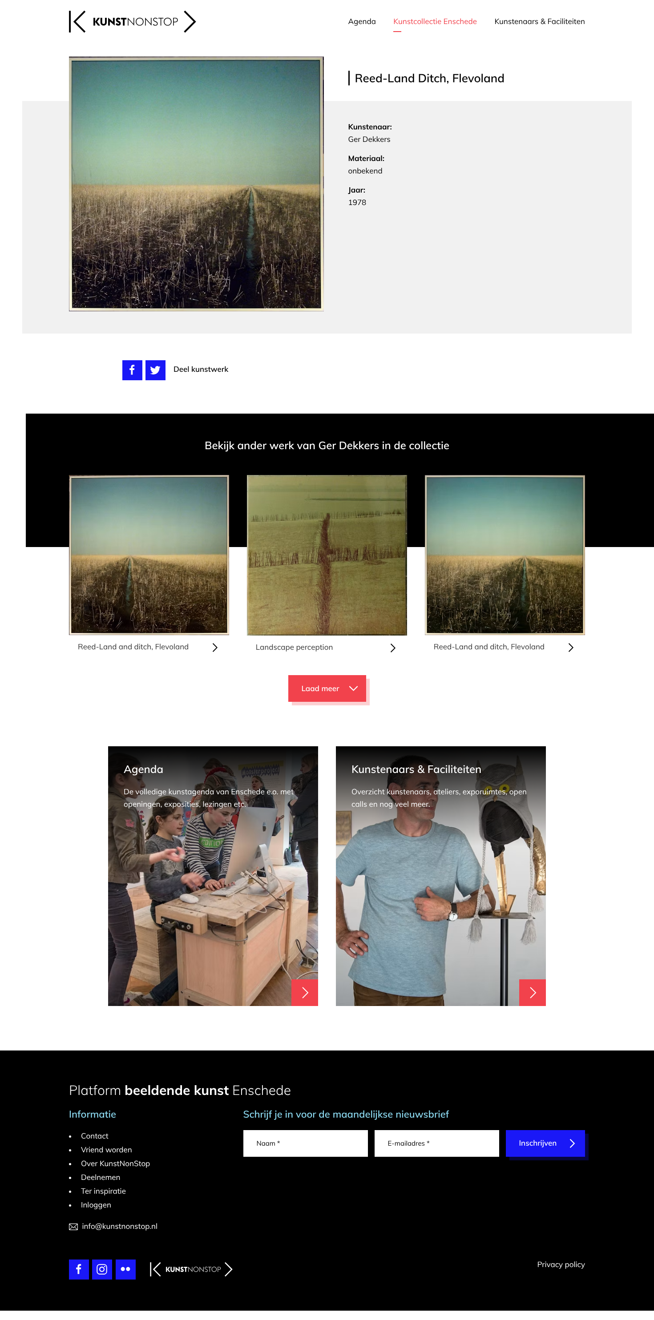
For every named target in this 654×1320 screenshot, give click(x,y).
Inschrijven (437, 666)
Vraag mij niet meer (454, 513)
